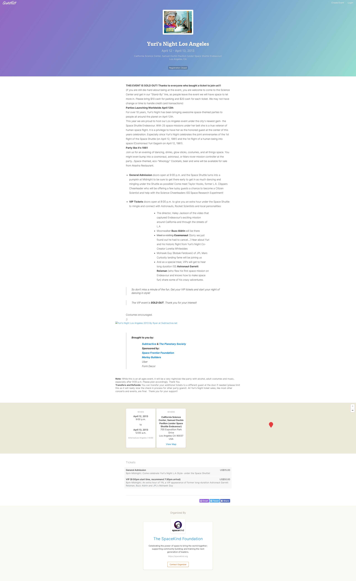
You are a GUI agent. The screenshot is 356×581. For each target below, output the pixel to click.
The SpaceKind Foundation (178, 538)
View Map (171, 444)
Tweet (216, 501)
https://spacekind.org (178, 556)
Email (205, 501)
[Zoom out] (353, 410)
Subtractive (149, 343)
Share (226, 501)
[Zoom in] (353, 406)
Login (350, 2)
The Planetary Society (172, 343)
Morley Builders (151, 357)
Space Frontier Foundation (158, 352)
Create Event (337, 2)
